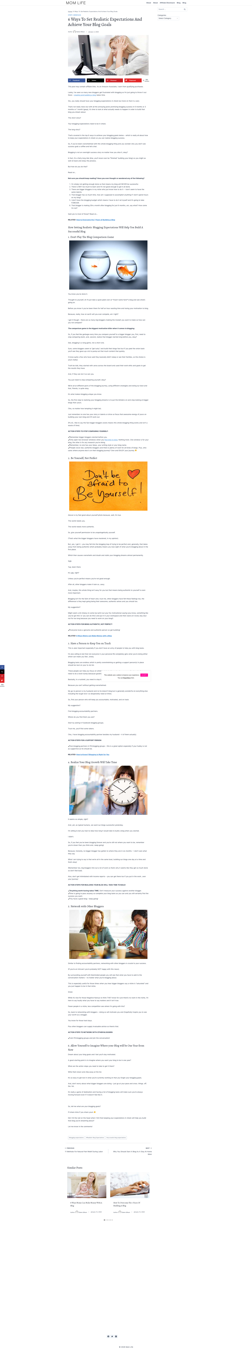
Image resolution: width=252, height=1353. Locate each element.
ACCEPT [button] (144, 675)
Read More (127, 678)
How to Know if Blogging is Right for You (92, 755)
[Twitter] (112, 1336)
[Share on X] (2, 672)
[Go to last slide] (70, 1195)
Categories (162, 15)
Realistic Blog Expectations (95, 1137)
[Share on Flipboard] (2, 680)
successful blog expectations (116, 1137)
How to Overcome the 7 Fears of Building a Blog (95, 220)
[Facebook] (108, 1336)
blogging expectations (76, 1137)
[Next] (146, 1195)
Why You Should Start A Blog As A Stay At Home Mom (132, 1151)
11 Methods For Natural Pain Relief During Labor (84, 1150)
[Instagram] (116, 1336)
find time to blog (111, 440)
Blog (178, 3)
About (148, 3)
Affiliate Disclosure (167, 3)
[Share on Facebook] (2, 667)
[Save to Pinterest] (2, 676)
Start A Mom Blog (74, 15)
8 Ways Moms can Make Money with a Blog (94, 636)
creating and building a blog (85, 95)
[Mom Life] (76, 3)
